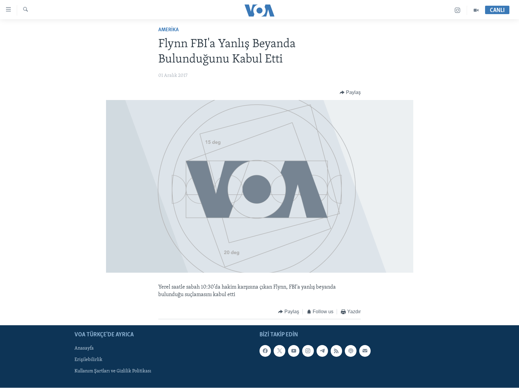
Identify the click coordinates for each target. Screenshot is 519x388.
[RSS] (336, 351)
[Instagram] (457, 10)
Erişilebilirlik (88, 360)
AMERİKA (168, 30)
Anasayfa (84, 348)
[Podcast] (350, 351)
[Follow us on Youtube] (293, 351)
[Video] (476, 10)
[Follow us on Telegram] (322, 351)
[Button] (350, 92)
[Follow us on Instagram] (308, 351)
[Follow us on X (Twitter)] (279, 351)
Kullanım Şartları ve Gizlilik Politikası (112, 371)
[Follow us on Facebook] (265, 351)
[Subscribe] (365, 351)
